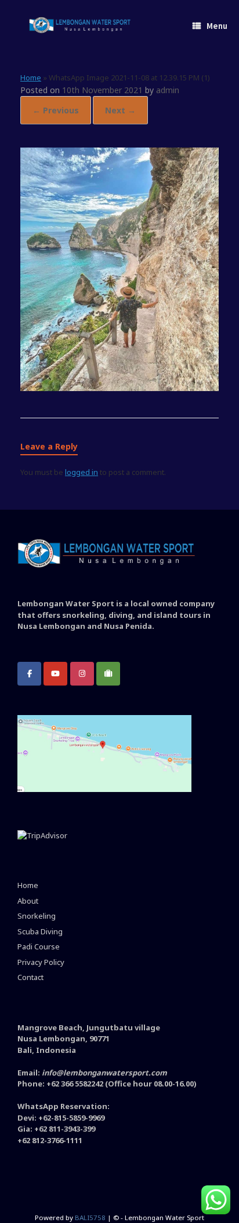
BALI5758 (90, 1217)
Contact (30, 977)
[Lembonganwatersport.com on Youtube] (55, 674)
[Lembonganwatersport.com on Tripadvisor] (108, 674)
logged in (81, 472)
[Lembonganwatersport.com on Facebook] (29, 674)
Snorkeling (36, 916)
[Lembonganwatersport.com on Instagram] (82, 674)
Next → (120, 110)
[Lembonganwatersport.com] (80, 26)
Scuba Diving (40, 931)
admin (167, 89)
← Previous (55, 110)
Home (30, 77)
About (27, 901)
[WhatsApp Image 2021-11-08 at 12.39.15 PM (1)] (119, 388)
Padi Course (38, 946)
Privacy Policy (40, 962)
